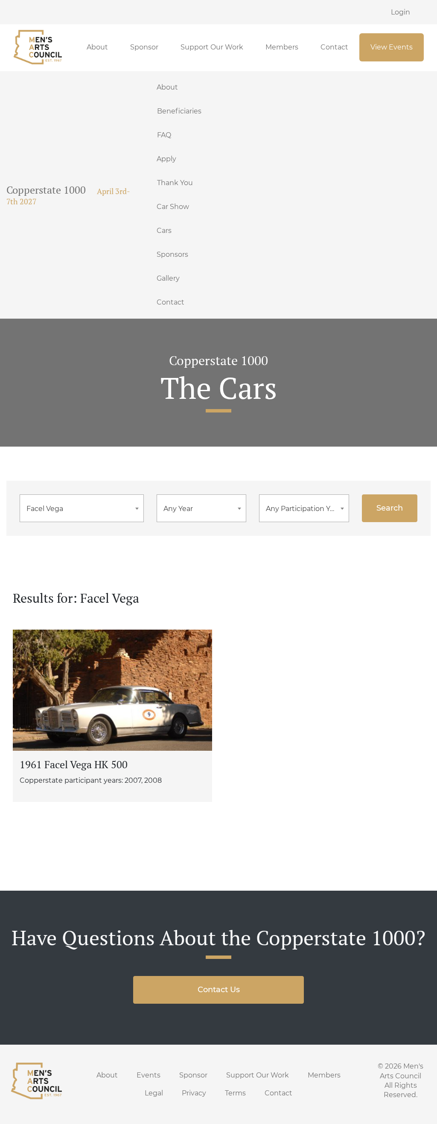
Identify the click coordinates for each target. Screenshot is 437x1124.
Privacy (194, 1093)
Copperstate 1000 (46, 190)
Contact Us (219, 989)
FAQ (164, 135)
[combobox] (82, 508)
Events (148, 1075)
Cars (164, 231)
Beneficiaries (179, 111)
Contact (334, 47)
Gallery (168, 278)
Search (389, 508)
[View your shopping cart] (428, 12)
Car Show (173, 207)
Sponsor (144, 47)
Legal (154, 1093)
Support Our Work (212, 47)
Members (281, 47)
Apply (166, 159)
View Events (391, 47)
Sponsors (172, 254)
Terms (235, 1093)
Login (400, 12)
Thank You (175, 183)
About (97, 47)
